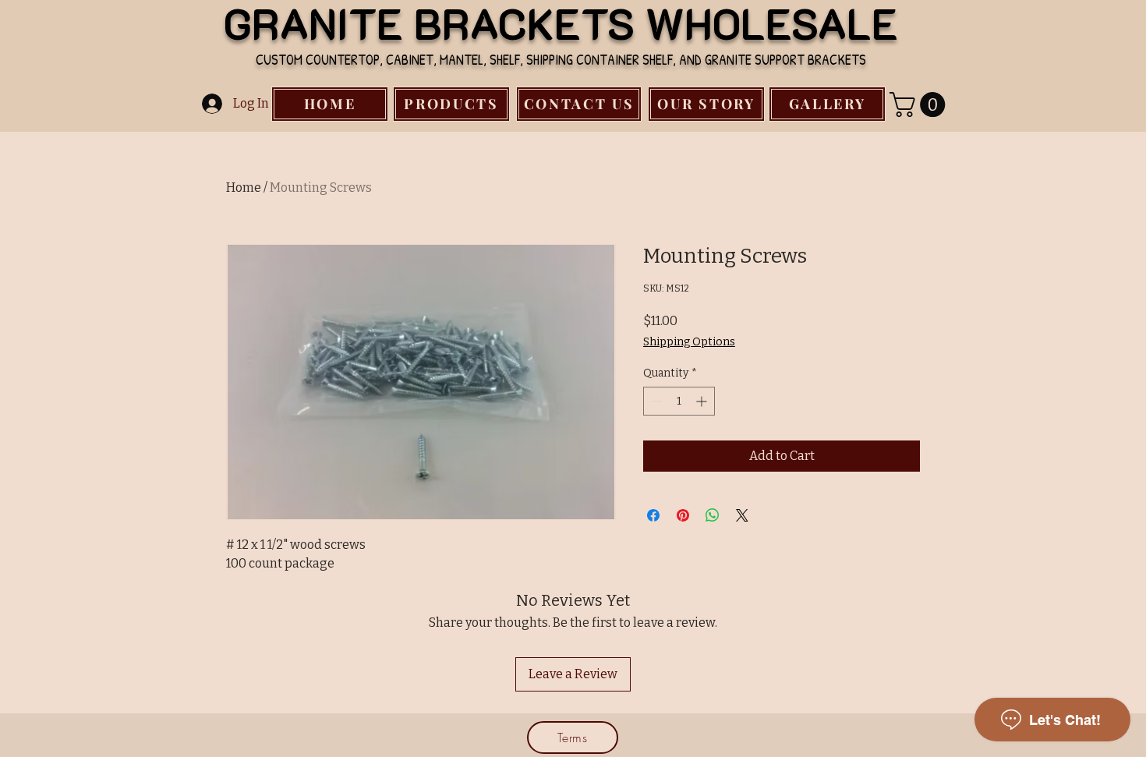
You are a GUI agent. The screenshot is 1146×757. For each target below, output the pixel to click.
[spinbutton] (679, 401)
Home (243, 187)
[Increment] (703, 401)
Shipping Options (689, 341)
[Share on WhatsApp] (712, 515)
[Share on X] (742, 515)
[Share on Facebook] (653, 515)
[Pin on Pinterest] (683, 515)
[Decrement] (655, 401)
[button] (920, 104)
